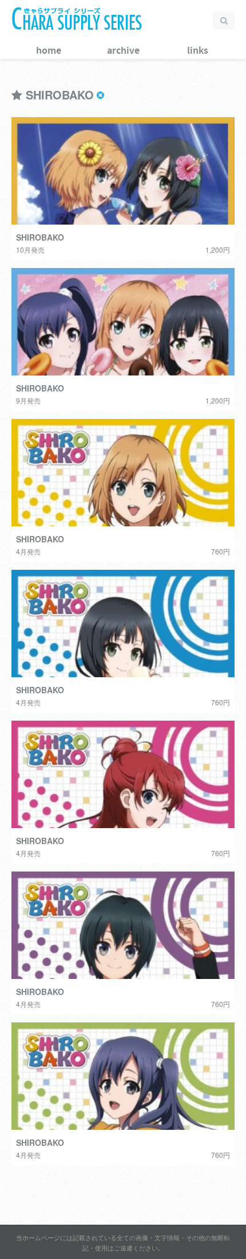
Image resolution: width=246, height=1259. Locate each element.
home (48, 51)
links (197, 51)
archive (123, 51)
